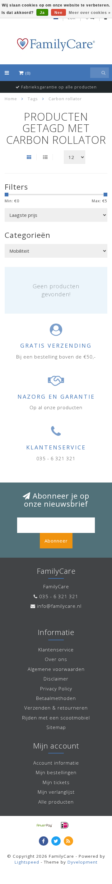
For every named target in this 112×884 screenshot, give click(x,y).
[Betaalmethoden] (44, 825)
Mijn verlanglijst (56, 792)
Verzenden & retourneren (56, 708)
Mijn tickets (56, 782)
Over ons (56, 659)
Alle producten (56, 802)
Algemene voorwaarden (56, 669)
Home (11, 98)
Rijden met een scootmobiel (56, 717)
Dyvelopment (82, 862)
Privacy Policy (56, 688)
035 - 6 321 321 (58, 596)
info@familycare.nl (59, 606)
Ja (42, 13)
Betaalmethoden (56, 698)
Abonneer (56, 541)
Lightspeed (27, 862)
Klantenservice (56, 649)
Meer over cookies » (90, 13)
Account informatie (56, 763)
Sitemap (56, 727)
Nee (58, 13)
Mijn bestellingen (56, 772)
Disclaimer (56, 679)
